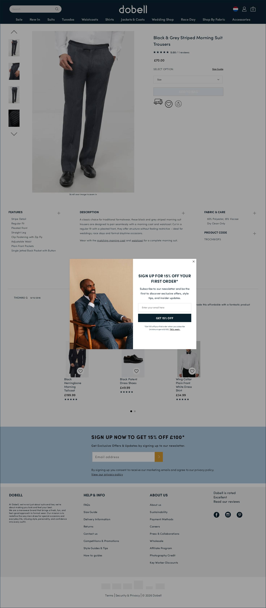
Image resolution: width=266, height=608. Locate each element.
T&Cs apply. (175, 329)
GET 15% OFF (165, 318)
